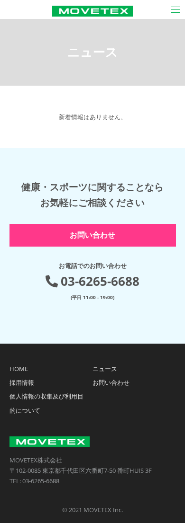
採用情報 (21, 382)
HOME (18, 368)
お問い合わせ (92, 235)
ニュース (104, 368)
